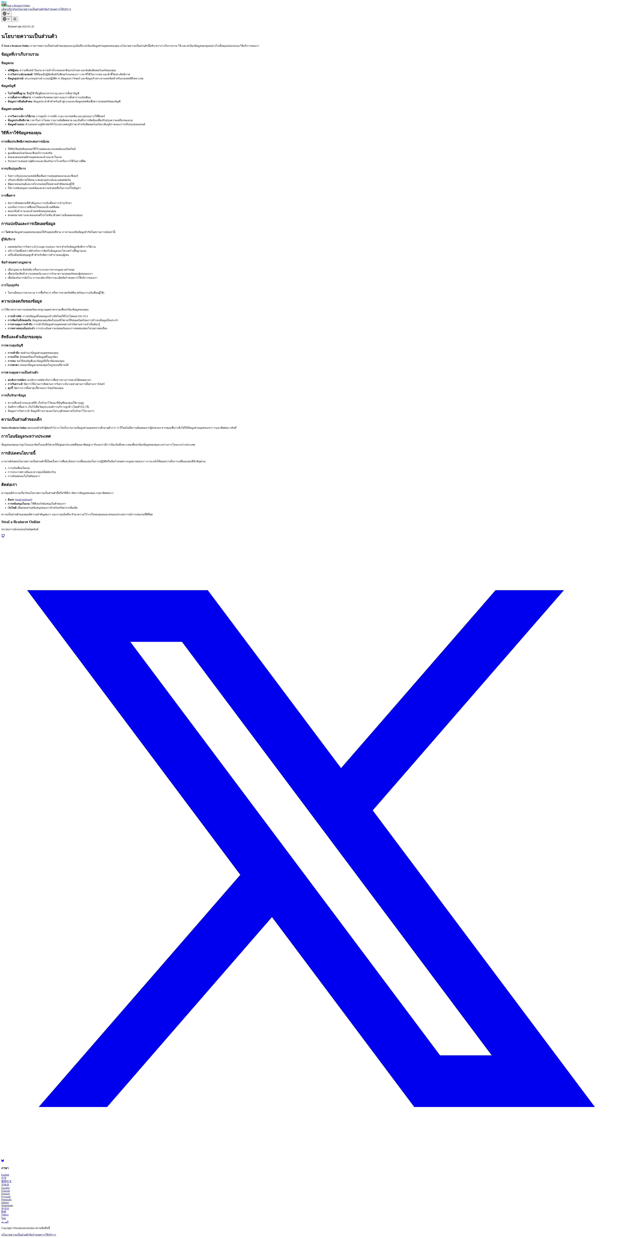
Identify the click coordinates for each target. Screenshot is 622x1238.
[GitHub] (3, 537)
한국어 (5, 1208)
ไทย (3, 1218)
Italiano (5, 1202)
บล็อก (4, 9)
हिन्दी (3, 1211)
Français (5, 1191)
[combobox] (6, 14)
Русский (6, 1196)
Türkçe (5, 1214)
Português (6, 1199)
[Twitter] (311, 1157)
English (5, 1174)
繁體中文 (6, 1181)
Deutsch (5, 1193)
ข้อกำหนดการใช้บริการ (57, 9)
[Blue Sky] (2, 1161)
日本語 (5, 1184)
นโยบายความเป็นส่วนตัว (30, 9)
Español (5, 1188)
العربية (4, 1221)
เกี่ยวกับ (12, 9)
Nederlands (7, 1205)
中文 (3, 1178)
